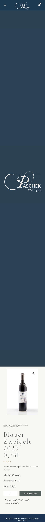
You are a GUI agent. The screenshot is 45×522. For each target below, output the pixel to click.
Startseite (7, 425)
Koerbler (22, 520)
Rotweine (17, 425)
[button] (5, 5)
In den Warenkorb (30, 494)
